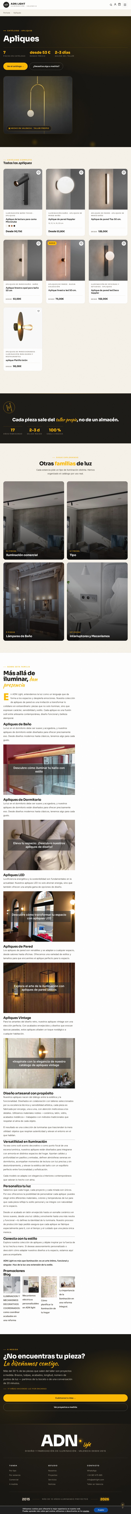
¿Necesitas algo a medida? (46, 66)
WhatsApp (91, 1471)
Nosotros (52, 1471)
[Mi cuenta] (115, 5)
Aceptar (101, 1510)
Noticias (52, 1484)
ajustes (86, 1511)
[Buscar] (111, 4)
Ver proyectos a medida (65, 1407)
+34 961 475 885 (94, 1475)
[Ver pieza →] (22, 189)
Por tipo (12, 1471)
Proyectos (52, 1475)
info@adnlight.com (95, 1480)
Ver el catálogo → (15, 66)
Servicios (52, 1480)
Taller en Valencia (95, 1484)
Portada (6, 13)
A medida (13, 1484)
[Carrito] (119, 5)
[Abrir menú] (125, 4)
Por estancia (14, 1475)
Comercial (13, 1480)
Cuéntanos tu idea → (65, 1398)
